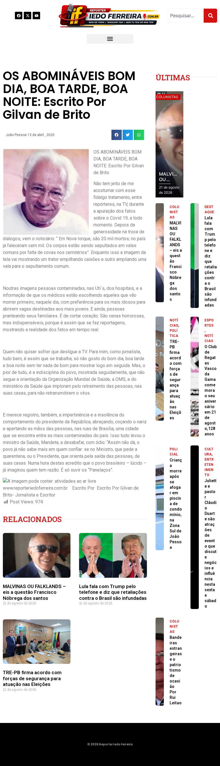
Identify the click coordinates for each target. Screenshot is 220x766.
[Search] (210, 16)
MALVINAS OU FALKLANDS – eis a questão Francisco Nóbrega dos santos (34, 592)
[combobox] (186, 16)
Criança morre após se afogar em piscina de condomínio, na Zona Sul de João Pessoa (176, 504)
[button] (110, 39)
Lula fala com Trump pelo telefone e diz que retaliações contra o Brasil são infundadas (113, 592)
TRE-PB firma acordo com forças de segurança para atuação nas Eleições (32, 678)
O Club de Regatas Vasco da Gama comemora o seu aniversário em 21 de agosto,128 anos (211, 390)
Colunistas (174, 212)
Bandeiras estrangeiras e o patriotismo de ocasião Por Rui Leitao (176, 670)
